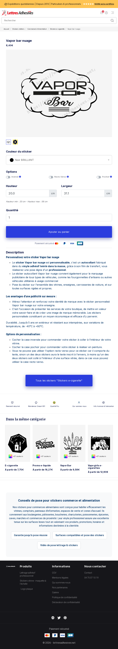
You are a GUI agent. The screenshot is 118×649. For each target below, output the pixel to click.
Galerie (55, 592)
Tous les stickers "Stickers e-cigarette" (58, 380)
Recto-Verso (60, 177)
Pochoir (106, 177)
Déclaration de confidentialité (66, 602)
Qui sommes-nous (61, 582)
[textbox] (59, 160)
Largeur (67, 186)
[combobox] (59, 160)
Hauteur (11, 186)
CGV (54, 573)
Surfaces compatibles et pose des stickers (79, 535)
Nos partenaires (60, 587)
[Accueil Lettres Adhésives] (17, 13)
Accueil (6, 29)
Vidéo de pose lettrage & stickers (59, 545)
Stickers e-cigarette (57, 29)
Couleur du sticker (19, 151)
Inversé (15, 177)
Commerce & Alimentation (37, 29)
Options (11, 171)
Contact (88, 573)
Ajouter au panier (58, 231)
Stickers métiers (18, 29)
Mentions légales (60, 577)
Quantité (12, 210)
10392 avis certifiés (104, 4)
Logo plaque (27, 589)
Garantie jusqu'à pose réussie (30, 535)
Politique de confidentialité (64, 597)
